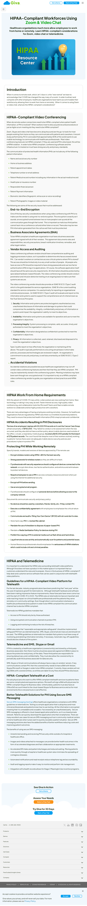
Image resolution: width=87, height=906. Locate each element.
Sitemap (52, 884)
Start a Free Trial (43, 813)
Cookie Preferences (39, 884)
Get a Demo (56, 3)
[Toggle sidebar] (3, 9)
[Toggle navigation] (83, 2)
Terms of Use (24, 884)
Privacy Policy (11, 884)
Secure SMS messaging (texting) (20, 702)
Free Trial (71, 3)
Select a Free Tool (43, 802)
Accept (65, 896)
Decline (77, 896)
